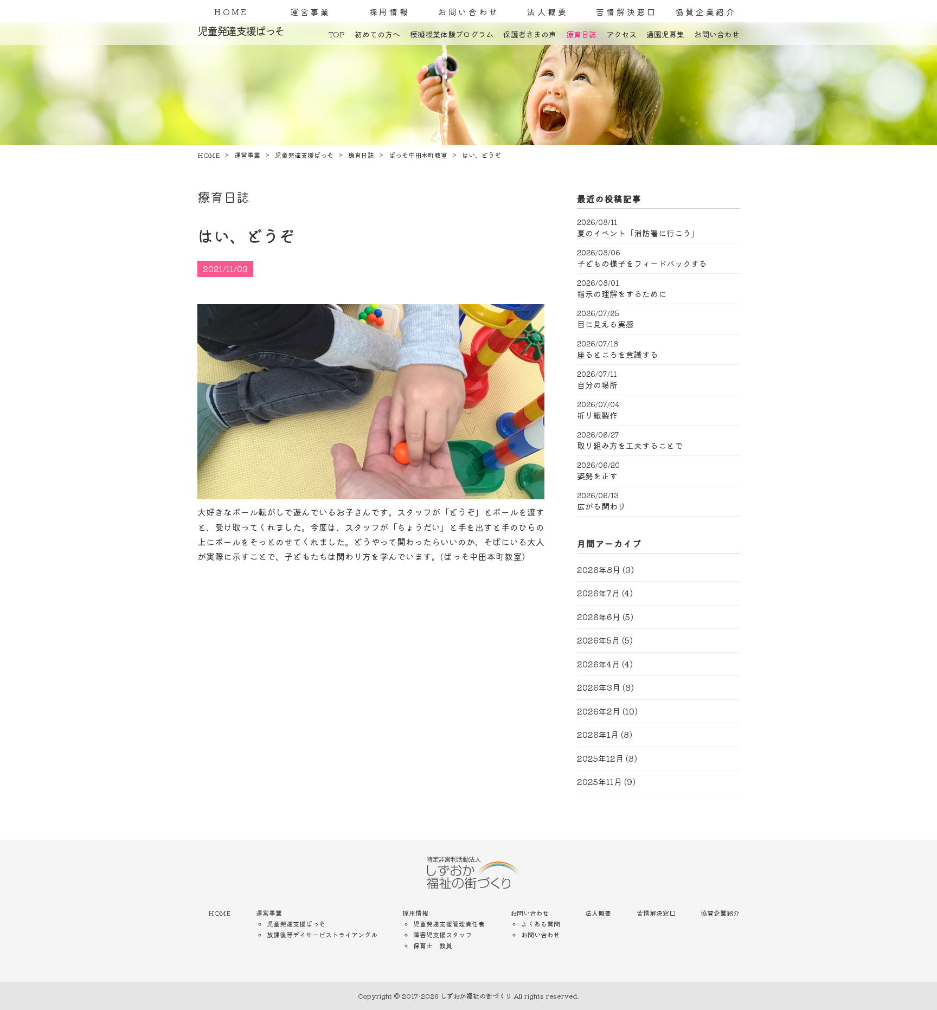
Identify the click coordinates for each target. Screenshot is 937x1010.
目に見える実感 (605, 324)
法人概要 (547, 11)
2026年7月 (598, 593)
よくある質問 (540, 923)
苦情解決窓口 (626, 11)
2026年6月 (598, 616)
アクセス (621, 34)
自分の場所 (597, 385)
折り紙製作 (597, 415)
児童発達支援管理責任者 (449, 923)
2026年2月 (598, 711)
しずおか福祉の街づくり (476, 995)
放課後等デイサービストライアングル (322, 934)
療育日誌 (581, 34)
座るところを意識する (617, 354)
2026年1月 (598, 734)
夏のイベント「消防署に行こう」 (638, 233)
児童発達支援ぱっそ (296, 923)
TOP (337, 34)
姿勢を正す (597, 476)
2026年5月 (598, 640)
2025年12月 (600, 758)
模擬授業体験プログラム (451, 34)
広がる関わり (601, 506)
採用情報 (389, 11)
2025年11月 (599, 781)
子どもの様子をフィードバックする (642, 263)
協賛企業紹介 (705, 11)
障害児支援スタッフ (442, 934)
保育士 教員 (432, 945)
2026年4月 (598, 664)
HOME (231, 11)
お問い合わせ (468, 11)
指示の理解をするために (621, 294)
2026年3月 (598, 687)
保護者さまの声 (529, 34)
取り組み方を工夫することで (630, 446)
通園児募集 (665, 34)
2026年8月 (598, 569)
